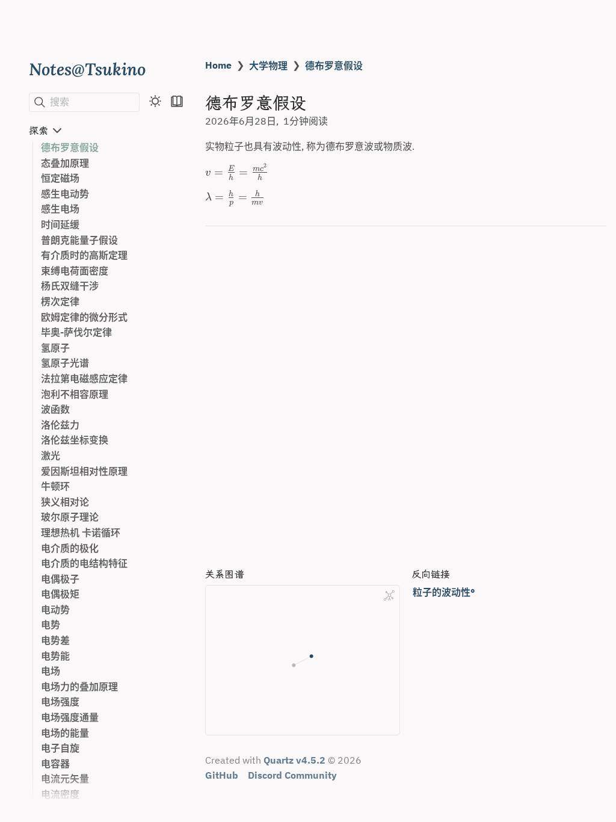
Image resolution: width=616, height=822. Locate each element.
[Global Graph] (389, 596)
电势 (50, 625)
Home (218, 65)
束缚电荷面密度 (74, 271)
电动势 (55, 610)
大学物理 (268, 66)
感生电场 (60, 209)
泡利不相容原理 (74, 394)
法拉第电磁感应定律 (84, 378)
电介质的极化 (70, 548)
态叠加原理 (65, 163)
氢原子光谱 (65, 363)
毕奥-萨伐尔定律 (76, 332)
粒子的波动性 (441, 592)
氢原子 (55, 348)
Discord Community (292, 775)
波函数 (55, 409)
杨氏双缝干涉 (70, 286)
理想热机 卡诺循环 (80, 533)
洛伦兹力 (60, 425)
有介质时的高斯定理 (84, 255)
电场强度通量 (70, 717)
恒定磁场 (60, 178)
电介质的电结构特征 (84, 563)
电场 (50, 671)
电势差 (55, 640)
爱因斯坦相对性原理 (84, 471)
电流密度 (60, 794)
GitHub (221, 775)
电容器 (55, 764)
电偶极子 (60, 579)
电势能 (55, 656)
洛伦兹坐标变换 (74, 440)
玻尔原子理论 (70, 517)
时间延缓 (60, 224)
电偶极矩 (60, 594)
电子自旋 (60, 748)
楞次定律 (60, 301)
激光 (50, 456)
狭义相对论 (65, 502)
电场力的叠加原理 (79, 687)
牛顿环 (55, 486)
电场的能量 (65, 733)
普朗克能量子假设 (79, 240)
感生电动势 (65, 194)
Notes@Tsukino (87, 69)
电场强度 (60, 702)
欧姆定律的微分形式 (84, 317)
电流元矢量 (65, 779)
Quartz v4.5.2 (294, 760)
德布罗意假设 (70, 147)
